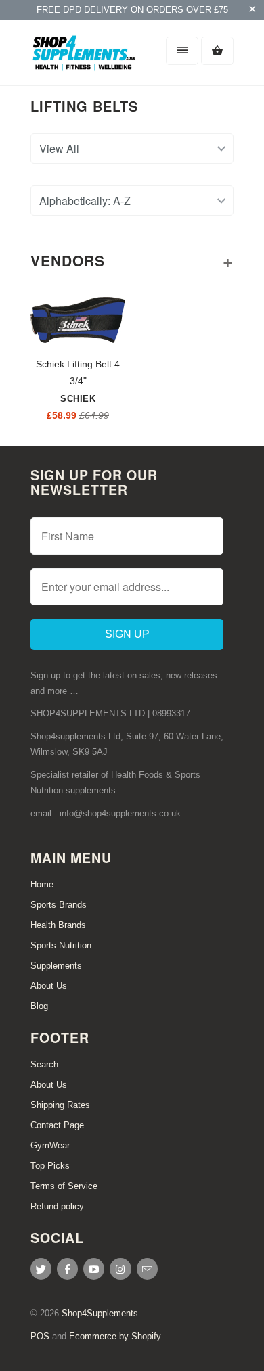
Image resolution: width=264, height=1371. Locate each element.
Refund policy (57, 1206)
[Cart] (217, 51)
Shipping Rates (60, 1105)
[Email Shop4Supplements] (147, 1269)
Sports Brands (58, 905)
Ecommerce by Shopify (115, 1336)
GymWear (50, 1145)
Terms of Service (63, 1186)
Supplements (56, 965)
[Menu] (182, 51)
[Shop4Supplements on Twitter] (40, 1269)
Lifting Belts (84, 106)
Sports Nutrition (60, 945)
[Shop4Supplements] (84, 57)
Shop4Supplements (100, 1313)
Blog (39, 1006)
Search (44, 1064)
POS (39, 1336)
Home (41, 884)
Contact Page (57, 1125)
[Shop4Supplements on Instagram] (120, 1269)
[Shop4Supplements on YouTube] (93, 1269)
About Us (48, 986)
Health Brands (58, 925)
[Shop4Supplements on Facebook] (67, 1269)
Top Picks (50, 1166)
